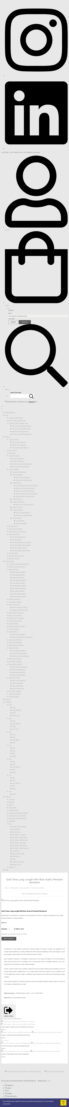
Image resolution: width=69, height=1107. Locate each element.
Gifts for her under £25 (19, 442)
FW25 (14, 726)
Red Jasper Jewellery (15, 661)
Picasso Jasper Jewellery (16, 645)
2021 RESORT (16, 783)
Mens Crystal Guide (18, 853)
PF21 (13, 786)
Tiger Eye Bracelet (17, 683)
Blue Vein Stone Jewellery (16, 618)
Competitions (16, 829)
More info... (8, 797)
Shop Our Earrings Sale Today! (21, 429)
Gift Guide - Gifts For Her (19, 837)
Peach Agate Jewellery (19, 588)
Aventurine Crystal (14, 604)
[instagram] (36, 75)
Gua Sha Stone (13, 526)
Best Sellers (12, 453)
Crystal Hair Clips (17, 499)
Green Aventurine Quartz (19, 607)
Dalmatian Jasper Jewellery (17, 626)
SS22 (13, 764)
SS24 (13, 737)
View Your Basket (27, 893)
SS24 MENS (15, 740)
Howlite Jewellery (14, 629)
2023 (10, 745)
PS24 (13, 734)
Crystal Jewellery (14, 469)
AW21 (14, 788)
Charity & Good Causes (19, 826)
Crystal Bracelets (17, 475)
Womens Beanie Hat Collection (21, 545)
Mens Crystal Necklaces (23, 512)
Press (13, 859)
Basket (13, 322)
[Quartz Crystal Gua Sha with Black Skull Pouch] (31, 1032)
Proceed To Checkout (40, 893)
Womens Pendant (21, 523)
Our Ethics (12, 799)
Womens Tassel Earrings (19, 548)
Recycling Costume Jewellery (18, 818)
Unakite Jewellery (14, 696)
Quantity (4, 929)
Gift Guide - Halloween (19, 843)
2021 (10, 775)
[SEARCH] (31, 396)
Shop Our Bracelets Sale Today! (21, 426)
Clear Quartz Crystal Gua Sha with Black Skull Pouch (17, 1027)
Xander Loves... (16, 864)
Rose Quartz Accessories (19, 667)
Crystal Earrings (17, 483)
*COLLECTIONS (13, 439)
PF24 (13, 742)
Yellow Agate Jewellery (19, 596)
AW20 (14, 794)
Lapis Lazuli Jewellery (15, 640)
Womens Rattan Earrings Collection (26, 494)
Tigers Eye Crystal (14, 678)
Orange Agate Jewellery (19, 586)
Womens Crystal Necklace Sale (21, 434)
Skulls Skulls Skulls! (18, 862)
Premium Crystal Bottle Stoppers (22, 464)
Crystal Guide (16, 832)
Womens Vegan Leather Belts (21, 550)
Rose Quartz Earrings (18, 672)
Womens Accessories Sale (20, 431)
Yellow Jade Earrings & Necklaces (22, 637)
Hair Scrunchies (17, 540)
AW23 (14, 756)
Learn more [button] (6, 1103)
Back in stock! (13, 450)
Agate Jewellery (13, 569)
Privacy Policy (13, 807)
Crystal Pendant (17, 518)
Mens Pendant (20, 521)
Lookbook (8, 702)
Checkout (24, 322)
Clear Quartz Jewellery (19, 650)
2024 (10, 732)
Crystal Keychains (17, 507)
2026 (10, 705)
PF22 (13, 770)
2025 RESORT (16, 724)
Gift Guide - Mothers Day (19, 845)
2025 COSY (15, 729)
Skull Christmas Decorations (20, 466)
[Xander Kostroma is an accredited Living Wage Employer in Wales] (54, 1071)
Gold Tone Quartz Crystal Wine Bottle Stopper (15, 1046)
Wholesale (12, 821)
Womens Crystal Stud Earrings (25, 491)
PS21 (13, 778)
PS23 (13, 748)
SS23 (13, 751)
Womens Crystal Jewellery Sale (18, 423)
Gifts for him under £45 (19, 445)
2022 (10, 759)
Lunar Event (15, 851)
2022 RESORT (16, 767)
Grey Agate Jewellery (18, 583)
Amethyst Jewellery (14, 599)
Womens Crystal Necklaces (24, 515)
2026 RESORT (16, 710)
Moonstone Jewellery (15, 642)
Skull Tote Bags (13, 553)
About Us (8, 699)
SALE (6, 415)
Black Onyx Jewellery (15, 615)
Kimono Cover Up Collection (17, 531)
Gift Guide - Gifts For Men (20, 840)
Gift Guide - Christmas (19, 834)
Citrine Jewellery (14, 623)
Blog (10, 824)
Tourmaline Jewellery (15, 691)
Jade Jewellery (13, 632)
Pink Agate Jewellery (18, 591)
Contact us (12, 867)
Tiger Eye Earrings (17, 686)
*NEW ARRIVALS (10, 412)
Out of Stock (5, 1040)
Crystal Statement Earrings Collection (27, 485)
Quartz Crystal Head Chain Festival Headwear (15, 1054)
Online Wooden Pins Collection (21, 542)
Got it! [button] (63, 1102)
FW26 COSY (16, 715)
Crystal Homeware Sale (16, 418)
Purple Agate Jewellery (19, 594)
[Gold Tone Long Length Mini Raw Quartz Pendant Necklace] (4, 906)
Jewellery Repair (14, 810)
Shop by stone (9, 561)
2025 (10, 718)
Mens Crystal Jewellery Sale (17, 420)
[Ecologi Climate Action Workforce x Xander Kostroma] (23, 1071)
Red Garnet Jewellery (15, 659)
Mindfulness (15, 856)
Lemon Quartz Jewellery (19, 653)
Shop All (7, 437)
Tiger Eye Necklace (18, 688)
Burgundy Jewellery (18, 577)
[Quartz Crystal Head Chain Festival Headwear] (30, 1051)
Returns (11, 805)
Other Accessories (14, 534)
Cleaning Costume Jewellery (17, 816)
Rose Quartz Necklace (19, 675)
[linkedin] (36, 148)
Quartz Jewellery (14, 648)
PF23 (13, 753)
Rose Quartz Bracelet (18, 669)
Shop (6, 888)
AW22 (14, 772)
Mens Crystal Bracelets (23, 477)
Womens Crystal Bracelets (24, 480)
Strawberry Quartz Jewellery (20, 656)
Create (48, 1081)
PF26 (13, 713)
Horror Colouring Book (15, 529)
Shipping (11, 802)
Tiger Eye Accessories (18, 680)
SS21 (13, 780)
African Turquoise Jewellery (17, 567)
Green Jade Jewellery (18, 634)
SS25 (13, 721)
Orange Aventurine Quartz (20, 610)
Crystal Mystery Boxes (19, 537)
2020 (10, 791)
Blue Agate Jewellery (18, 575)
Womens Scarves (14, 558)
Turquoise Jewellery (15, 694)
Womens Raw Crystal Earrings (25, 496)
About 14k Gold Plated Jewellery (18, 813)
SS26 (13, 707)
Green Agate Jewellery (19, 580)
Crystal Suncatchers (18, 458)
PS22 (13, 761)
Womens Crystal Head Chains (25, 504)
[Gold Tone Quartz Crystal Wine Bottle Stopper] (31, 1043)
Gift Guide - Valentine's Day (20, 848)
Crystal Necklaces (17, 510)
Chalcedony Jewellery (15, 621)
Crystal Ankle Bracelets (19, 472)
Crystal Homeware (14, 456)
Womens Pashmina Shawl (16, 556)
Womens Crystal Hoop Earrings (25, 488)
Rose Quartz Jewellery (15, 664)
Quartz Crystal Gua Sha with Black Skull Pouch (15, 1035)
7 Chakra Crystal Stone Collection (19, 564)
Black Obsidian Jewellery (16, 613)
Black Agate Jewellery (19, 572)
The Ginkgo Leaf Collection (20, 448)
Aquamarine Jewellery (15, 602)
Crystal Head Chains (18, 502)
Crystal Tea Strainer (18, 461)
